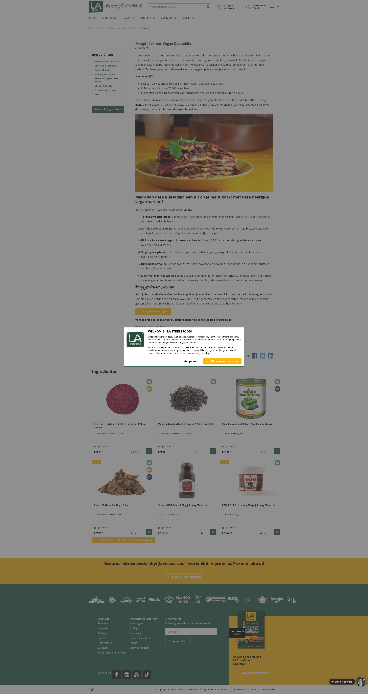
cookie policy (194, 353)
